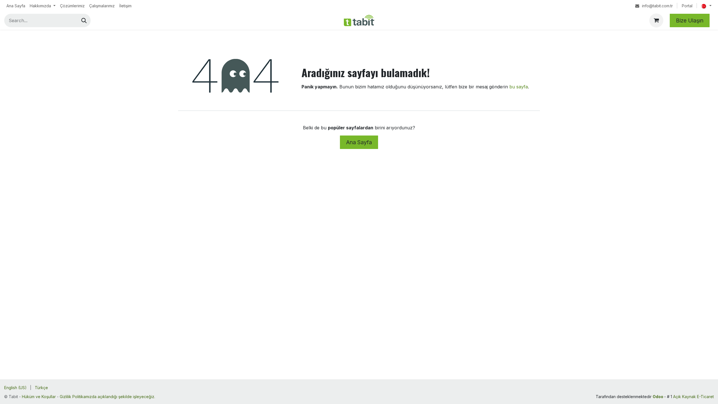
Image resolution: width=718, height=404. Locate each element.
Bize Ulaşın (689, 20)
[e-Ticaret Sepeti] (656, 20)
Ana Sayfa (359, 142)
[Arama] (84, 20)
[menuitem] (15, 6)
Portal (687, 5)
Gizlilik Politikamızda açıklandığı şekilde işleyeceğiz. (107, 396)
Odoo (658, 396)
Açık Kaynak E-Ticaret (693, 396)
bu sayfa (518, 86)
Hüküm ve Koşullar (39, 396)
